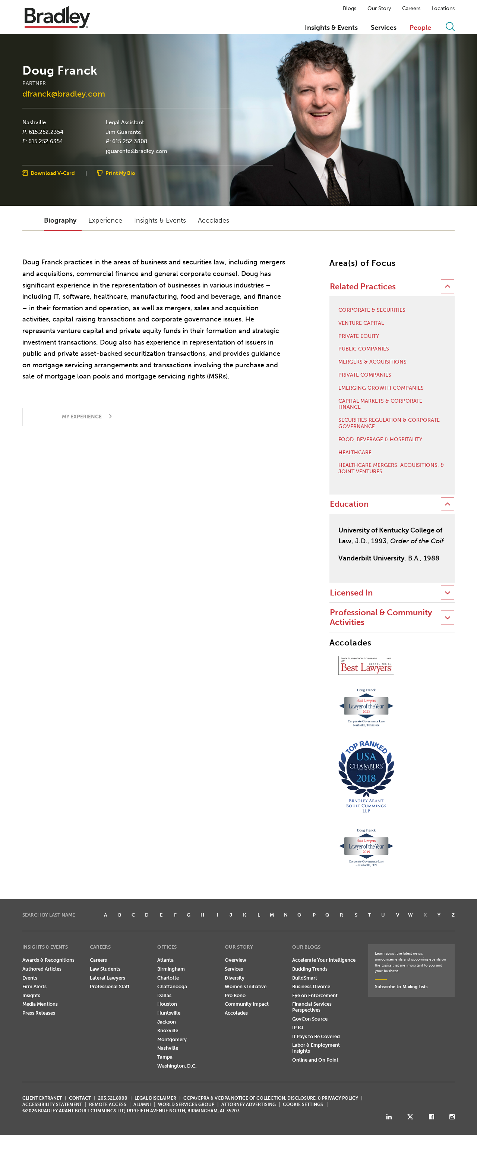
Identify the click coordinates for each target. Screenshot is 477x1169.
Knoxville (167, 1030)
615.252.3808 (129, 141)
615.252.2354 (46, 131)
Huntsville (168, 1013)
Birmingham (171, 969)
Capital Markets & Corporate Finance (380, 404)
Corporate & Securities (371, 310)
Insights (31, 995)
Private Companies (364, 375)
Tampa (165, 1057)
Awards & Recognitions (48, 960)
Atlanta (165, 960)
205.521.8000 (112, 1098)
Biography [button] (60, 220)
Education (349, 504)
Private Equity (358, 336)
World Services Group (186, 1104)
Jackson (166, 1022)
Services (384, 28)
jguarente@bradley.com (136, 150)
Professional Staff (109, 986)
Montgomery (172, 1039)
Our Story (379, 8)
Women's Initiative (245, 986)
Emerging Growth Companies (381, 388)
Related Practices (363, 287)
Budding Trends (310, 969)
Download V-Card (53, 173)
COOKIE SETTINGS (303, 1104)
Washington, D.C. (176, 1066)
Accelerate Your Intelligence (324, 960)
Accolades (236, 1013)
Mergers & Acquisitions (372, 362)
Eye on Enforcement (315, 995)
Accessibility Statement (52, 1104)
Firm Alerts (34, 986)
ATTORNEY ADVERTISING (248, 1104)
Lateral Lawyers (107, 978)
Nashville (34, 122)
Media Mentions (40, 1004)
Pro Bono (235, 995)
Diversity (234, 978)
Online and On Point (315, 1060)
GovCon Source (310, 1019)
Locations (443, 8)
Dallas (164, 995)
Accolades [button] (213, 220)
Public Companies (363, 349)
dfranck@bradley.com (63, 94)
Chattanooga (172, 986)
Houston (167, 1004)
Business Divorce (311, 986)
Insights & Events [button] (160, 220)
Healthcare (355, 453)
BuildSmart (304, 978)
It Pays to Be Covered (316, 1036)
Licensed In (351, 593)
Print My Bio (120, 173)
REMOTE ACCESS (107, 1104)
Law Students (105, 969)
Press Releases (38, 1013)
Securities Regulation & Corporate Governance (389, 423)
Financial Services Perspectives (312, 1007)
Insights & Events (331, 28)
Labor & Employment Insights (316, 1048)
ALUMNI (142, 1104)
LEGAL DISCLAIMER (155, 1098)
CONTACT (80, 1098)
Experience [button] (105, 220)
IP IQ (297, 1027)
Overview (235, 960)
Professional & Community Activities (381, 617)
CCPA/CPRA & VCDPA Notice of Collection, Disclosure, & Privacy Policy (270, 1098)
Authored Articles (41, 969)
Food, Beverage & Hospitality (380, 440)
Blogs (349, 8)
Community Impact (247, 1004)
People (420, 28)
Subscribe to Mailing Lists (401, 986)
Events (29, 978)
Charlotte (168, 978)
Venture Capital (361, 323)
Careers (411, 8)
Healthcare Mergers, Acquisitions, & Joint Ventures (391, 468)
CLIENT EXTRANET (42, 1098)
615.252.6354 (45, 141)
